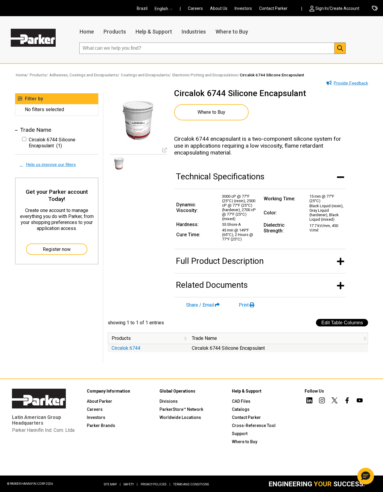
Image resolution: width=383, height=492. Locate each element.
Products (115, 31)
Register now (57, 249)
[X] (334, 401)
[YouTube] (359, 401)
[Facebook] (347, 401)
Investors (243, 8)
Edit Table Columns (342, 322)
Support (239, 433)
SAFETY (131, 484)
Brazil (142, 8)
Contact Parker (273, 8)
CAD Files (241, 401)
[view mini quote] (374, 8)
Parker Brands (101, 425)
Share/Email (200, 305)
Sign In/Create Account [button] (337, 8)
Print (244, 305)
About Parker (99, 401)
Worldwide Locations (180, 417)
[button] (165, 8)
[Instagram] (322, 401)
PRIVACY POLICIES (155, 484)
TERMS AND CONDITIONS (191, 484)
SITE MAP (112, 484)
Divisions (168, 401)
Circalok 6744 (126, 348)
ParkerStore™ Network (181, 409)
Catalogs (241, 409)
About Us (218, 8)
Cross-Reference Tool (254, 425)
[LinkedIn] (309, 401)
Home (87, 31)
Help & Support (154, 31)
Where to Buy (231, 31)
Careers (195, 8)
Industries (194, 31)
